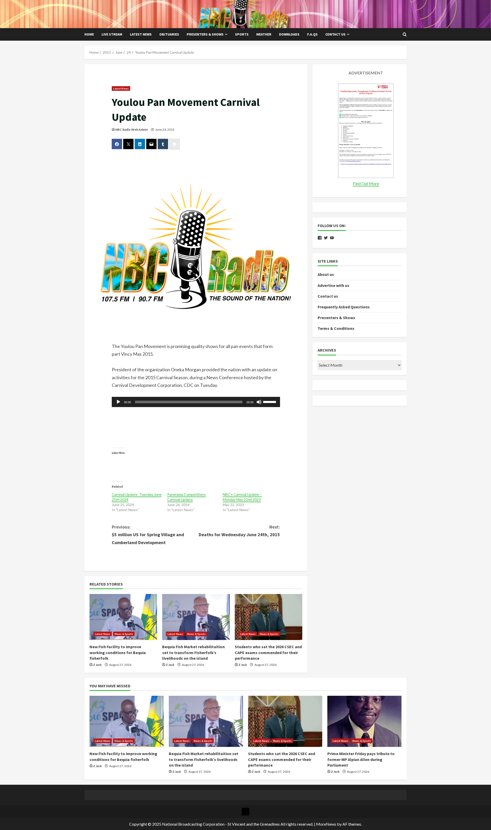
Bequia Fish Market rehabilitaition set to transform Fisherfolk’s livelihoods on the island (193, 652)
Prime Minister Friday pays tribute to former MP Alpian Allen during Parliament (361, 759)
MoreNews (326, 824)
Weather (263, 34)
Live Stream (112, 34)
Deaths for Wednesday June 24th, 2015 (239, 531)
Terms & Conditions (336, 328)
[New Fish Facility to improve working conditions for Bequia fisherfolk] (123, 617)
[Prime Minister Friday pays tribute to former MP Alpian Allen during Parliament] (364, 721)
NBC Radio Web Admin (131, 129)
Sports (242, 34)
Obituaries (169, 34)
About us (326, 274)
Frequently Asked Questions (344, 306)
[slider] (270, 401)
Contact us (335, 34)
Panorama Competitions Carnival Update (186, 497)
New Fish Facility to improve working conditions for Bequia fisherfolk (118, 652)
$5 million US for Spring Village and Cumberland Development (148, 534)
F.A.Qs (312, 34)
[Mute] (259, 402)
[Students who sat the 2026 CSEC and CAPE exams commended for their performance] (268, 617)
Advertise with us (333, 285)
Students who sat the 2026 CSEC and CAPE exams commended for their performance (268, 652)
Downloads (289, 34)
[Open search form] (405, 34)
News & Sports (124, 633)
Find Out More (366, 183)
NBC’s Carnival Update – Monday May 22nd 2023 (242, 497)
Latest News (141, 34)
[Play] (118, 402)
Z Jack (97, 665)
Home (89, 34)
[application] (196, 402)
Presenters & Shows (205, 34)
